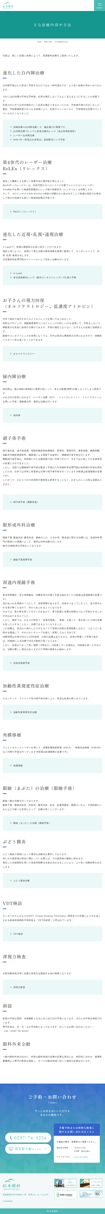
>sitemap (7, 1201)
